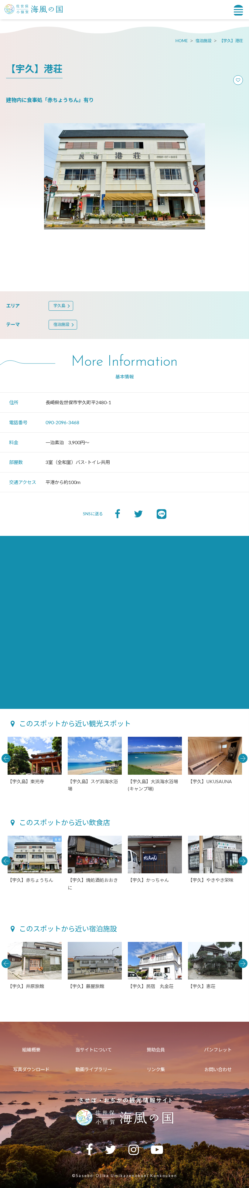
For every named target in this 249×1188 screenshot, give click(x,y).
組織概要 (31, 1049)
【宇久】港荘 (231, 40)
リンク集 (156, 1069)
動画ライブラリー (93, 1069)
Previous (6, 758)
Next (242, 758)
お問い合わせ (218, 1069)
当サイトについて (93, 1049)
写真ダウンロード (31, 1069)
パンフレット (218, 1049)
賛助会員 (156, 1049)
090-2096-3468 (62, 422)
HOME (182, 40)
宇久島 (59, 305)
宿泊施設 (203, 40)
